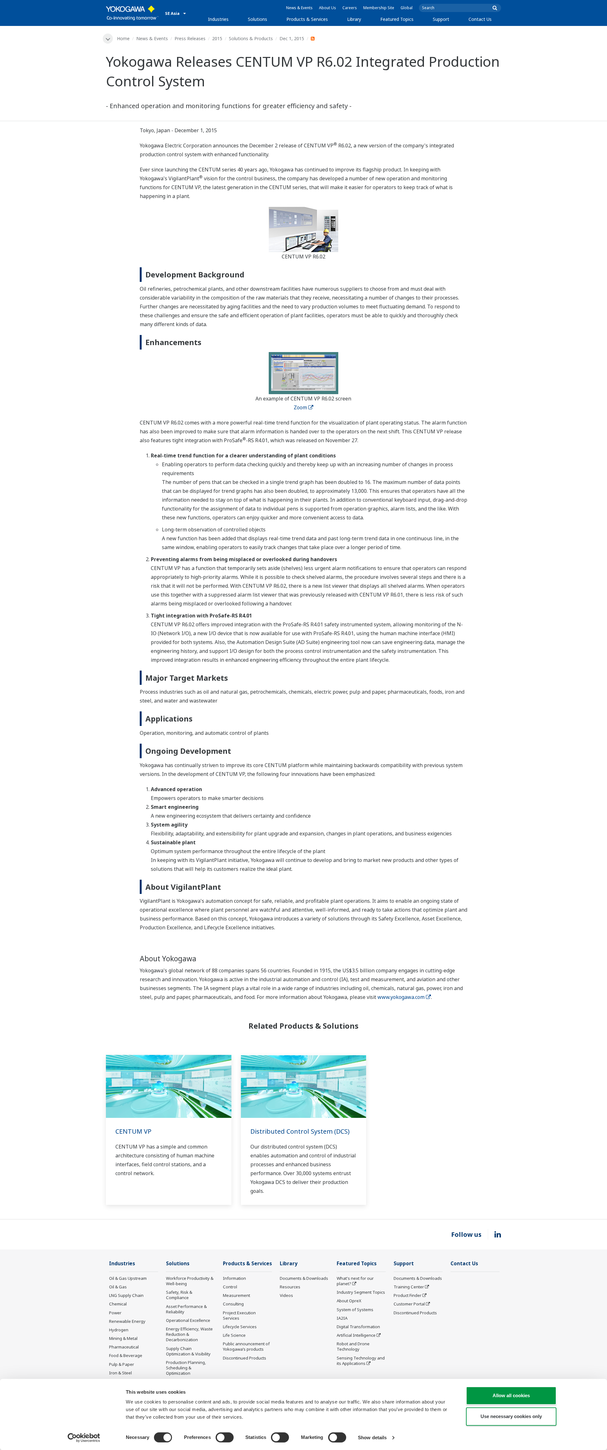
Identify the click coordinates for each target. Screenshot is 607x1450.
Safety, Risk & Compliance (179, 1294)
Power (115, 1313)
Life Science (234, 1335)
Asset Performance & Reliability (186, 1309)
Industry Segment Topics (361, 1292)
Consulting (233, 1304)
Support (441, 19)
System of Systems (355, 1309)
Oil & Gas (118, 1287)
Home (123, 38)
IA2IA (342, 1318)
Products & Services (307, 19)
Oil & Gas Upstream (128, 1278)
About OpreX (349, 1301)
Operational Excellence (188, 1320)
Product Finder (407, 1295)
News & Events (299, 7)
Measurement (236, 1295)
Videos (286, 1295)
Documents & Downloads (304, 1278)
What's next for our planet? (355, 1280)
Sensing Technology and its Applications (361, 1360)
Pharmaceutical (124, 1347)
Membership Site (378, 7)
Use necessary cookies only (511, 1416)
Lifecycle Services (240, 1326)
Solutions (257, 19)
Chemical (118, 1304)
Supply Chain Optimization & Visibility (188, 1351)
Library (354, 19)
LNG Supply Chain (126, 1295)
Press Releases (190, 38)
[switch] (225, 1437)
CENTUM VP (133, 1131)
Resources (290, 1287)
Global (407, 7)
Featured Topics (397, 19)
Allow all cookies (511, 1395)
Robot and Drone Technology (353, 1346)
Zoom (300, 407)
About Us (327, 7)
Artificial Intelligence (356, 1335)
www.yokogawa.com (401, 997)
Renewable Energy (127, 1321)
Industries (218, 19)
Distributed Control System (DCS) (300, 1131)
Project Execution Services (239, 1315)
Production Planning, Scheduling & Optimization (186, 1368)
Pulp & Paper (121, 1364)
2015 (217, 38)
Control (230, 1287)
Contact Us (480, 19)
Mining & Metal (123, 1338)
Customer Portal (409, 1304)
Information (234, 1278)
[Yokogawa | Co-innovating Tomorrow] (132, 13)
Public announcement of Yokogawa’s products (246, 1346)
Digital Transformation (358, 1326)
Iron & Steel (120, 1373)
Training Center (409, 1287)
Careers (349, 7)
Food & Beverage (125, 1355)
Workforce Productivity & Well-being (189, 1280)
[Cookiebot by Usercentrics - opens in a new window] (84, 1437)
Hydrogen (118, 1330)
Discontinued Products (244, 1358)
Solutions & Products (251, 38)
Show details (372, 1437)
